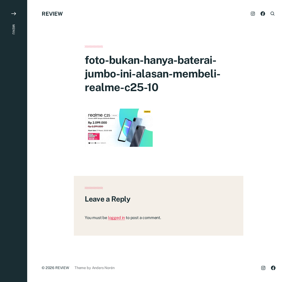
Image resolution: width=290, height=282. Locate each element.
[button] (13, 141)
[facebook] (263, 14)
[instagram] (253, 14)
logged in (116, 217)
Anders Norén (103, 268)
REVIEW (52, 13)
